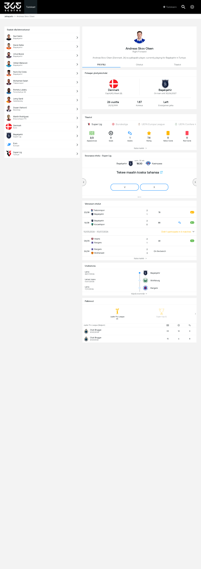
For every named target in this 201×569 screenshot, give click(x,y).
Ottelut (139, 64)
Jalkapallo (8, 16)
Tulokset (30, 6)
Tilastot (177, 64)
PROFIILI (101, 64)
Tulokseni (171, 6)
